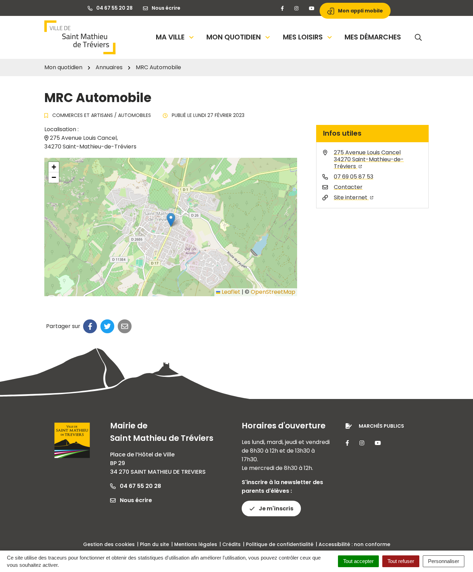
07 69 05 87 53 (353, 177)
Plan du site (154, 544)
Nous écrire (135, 500)
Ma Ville (170, 37)
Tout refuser (400, 561)
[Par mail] (125, 326)
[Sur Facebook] (90, 326)
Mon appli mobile (360, 10)
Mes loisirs (303, 37)
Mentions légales (195, 544)
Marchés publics (381, 426)
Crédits (231, 544)
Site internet (351, 197)
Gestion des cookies (109, 544)
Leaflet (230, 292)
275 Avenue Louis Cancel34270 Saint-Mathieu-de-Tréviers (369, 159)
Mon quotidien (233, 37)
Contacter (348, 187)
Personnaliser (443, 561)
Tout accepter (358, 561)
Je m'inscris (275, 508)
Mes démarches (373, 37)
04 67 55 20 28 (139, 486)
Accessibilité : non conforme (354, 544)
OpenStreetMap (273, 292)
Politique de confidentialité (279, 544)
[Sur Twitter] (107, 326)
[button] (171, 220)
